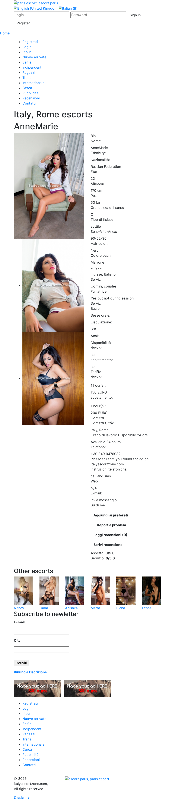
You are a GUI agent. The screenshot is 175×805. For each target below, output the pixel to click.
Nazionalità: (100, 160)
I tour (26, 52)
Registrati (30, 42)
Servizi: (96, 279)
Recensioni (31, 98)
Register (23, 23)
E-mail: (96, 493)
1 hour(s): (98, 385)
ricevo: (96, 348)
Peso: (95, 195)
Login (26, 47)
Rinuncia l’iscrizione (30, 672)
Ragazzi (28, 72)
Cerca (27, 88)
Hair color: (99, 243)
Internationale (33, 83)
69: (93, 329)
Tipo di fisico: (102, 219)
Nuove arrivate (34, 57)
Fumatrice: (99, 291)
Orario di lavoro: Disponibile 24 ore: (120, 435)
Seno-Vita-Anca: (104, 231)
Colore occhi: (101, 255)
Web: (95, 481)
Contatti (29, 103)
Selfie (26, 62)
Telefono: (98, 447)
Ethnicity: (98, 153)
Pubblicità (30, 93)
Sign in (135, 15)
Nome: (96, 141)
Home (5, 33)
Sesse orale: (100, 315)
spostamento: (102, 360)
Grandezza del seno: (107, 207)
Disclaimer (22, 797)
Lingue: (96, 267)
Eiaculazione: (101, 322)
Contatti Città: (102, 423)
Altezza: (97, 183)
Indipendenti (32, 67)
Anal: (95, 336)
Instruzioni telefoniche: (109, 469)
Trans (26, 77)
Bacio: (96, 308)
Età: (94, 172)
